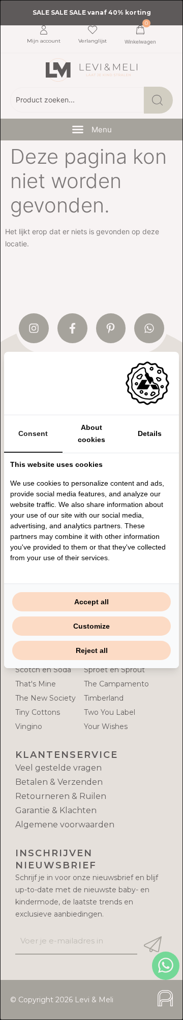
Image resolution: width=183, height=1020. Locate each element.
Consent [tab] (33, 433)
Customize (91, 626)
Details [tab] (150, 433)
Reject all (92, 650)
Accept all (91, 602)
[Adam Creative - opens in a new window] (147, 383)
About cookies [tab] (91, 433)
